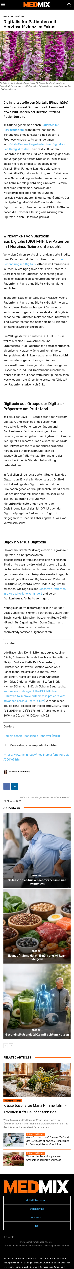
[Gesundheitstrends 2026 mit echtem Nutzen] (37, 1001)
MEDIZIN (36, 875)
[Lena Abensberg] (6, 771)
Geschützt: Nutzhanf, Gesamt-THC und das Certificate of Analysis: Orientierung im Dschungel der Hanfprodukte (47, 1141)
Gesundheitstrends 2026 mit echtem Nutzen (37, 1034)
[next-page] (11, 1045)
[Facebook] (6, 786)
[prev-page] (5, 1045)
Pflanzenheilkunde (12, 1101)
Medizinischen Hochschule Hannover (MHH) (31, 736)
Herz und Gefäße (13, 16)
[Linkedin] (14, 786)
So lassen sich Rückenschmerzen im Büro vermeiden (37, 881)
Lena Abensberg (21, 771)
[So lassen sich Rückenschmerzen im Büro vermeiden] (37, 850)
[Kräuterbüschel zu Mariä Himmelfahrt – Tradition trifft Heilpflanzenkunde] (37, 1080)
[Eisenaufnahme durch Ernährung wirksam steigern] (37, 926)
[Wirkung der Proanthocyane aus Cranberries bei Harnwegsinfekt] (13, 1159)
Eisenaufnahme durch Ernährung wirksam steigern (37, 957)
